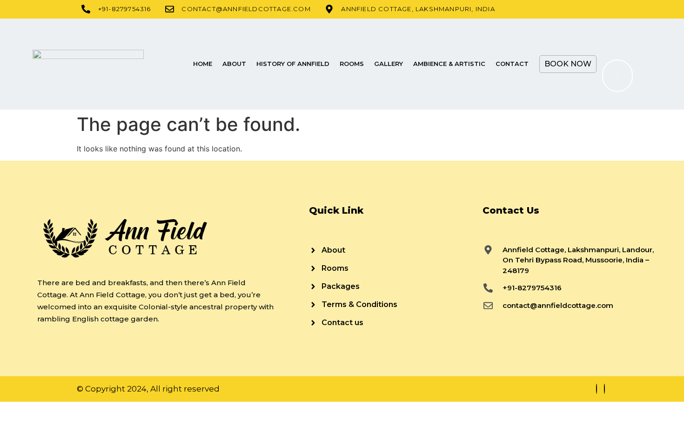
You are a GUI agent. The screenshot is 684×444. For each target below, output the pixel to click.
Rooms (352, 63)
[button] (613, 35)
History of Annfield (292, 63)
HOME (202, 63)
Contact (512, 63)
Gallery (388, 63)
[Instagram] (604, 389)
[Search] (616, 75)
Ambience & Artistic (449, 63)
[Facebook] (596, 389)
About (234, 63)
